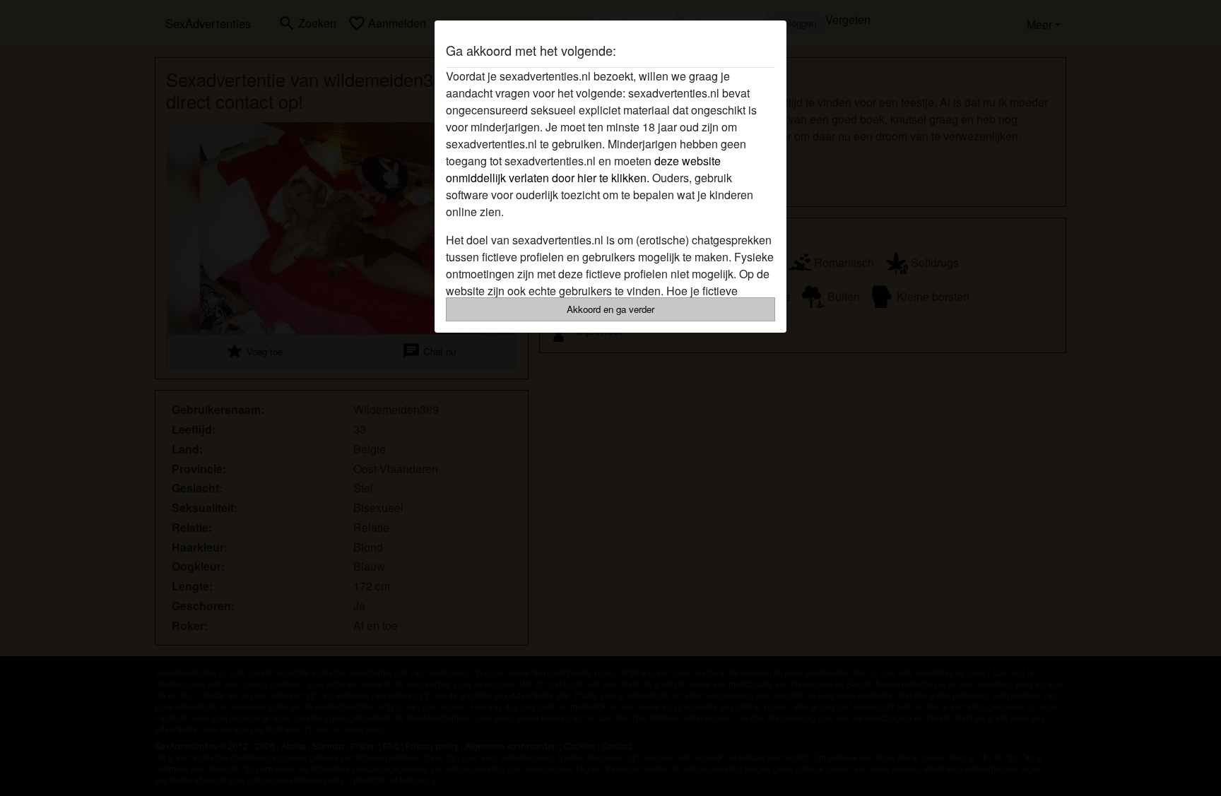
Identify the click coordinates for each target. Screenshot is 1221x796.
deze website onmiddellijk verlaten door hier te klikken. (583, 169)
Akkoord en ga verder (610, 309)
